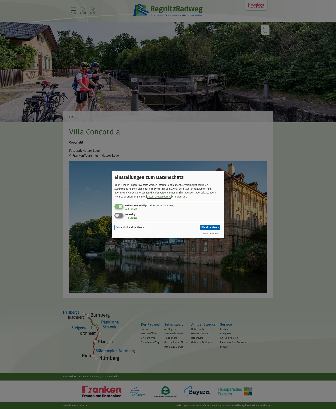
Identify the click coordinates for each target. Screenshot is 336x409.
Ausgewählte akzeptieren (130, 227)
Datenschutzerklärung (159, 196)
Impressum (180, 196)
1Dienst (131, 209)
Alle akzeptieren (210, 227)
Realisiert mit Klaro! (211, 234)
